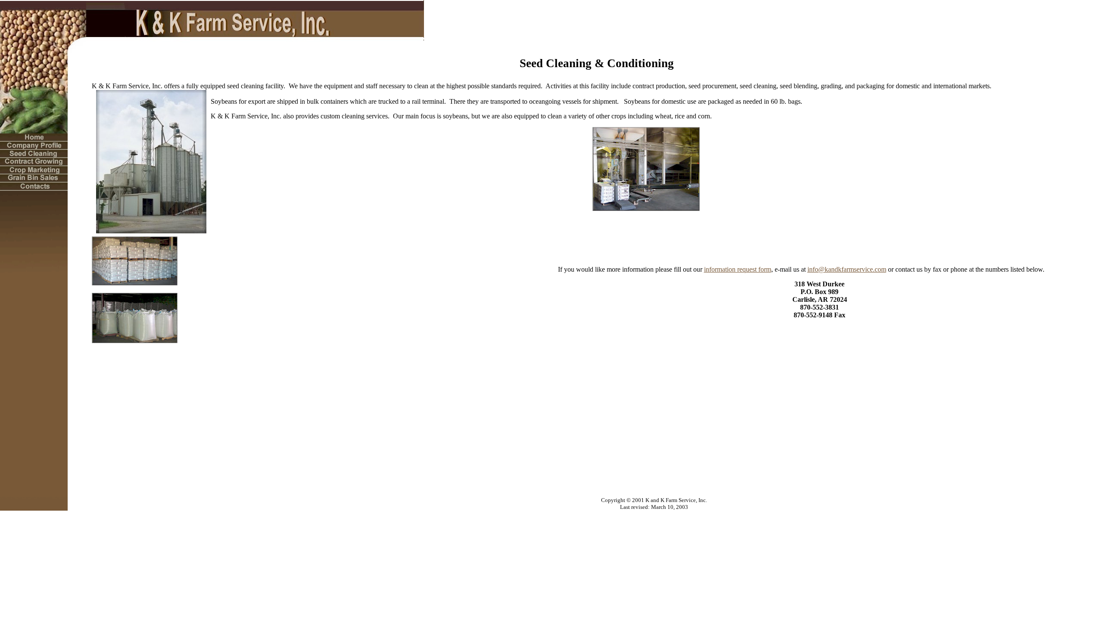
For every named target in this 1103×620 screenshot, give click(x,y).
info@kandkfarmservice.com (846, 269)
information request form (737, 269)
